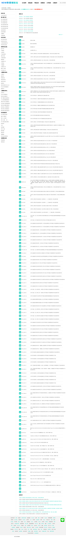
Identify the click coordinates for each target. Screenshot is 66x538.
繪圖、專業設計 (3, 116)
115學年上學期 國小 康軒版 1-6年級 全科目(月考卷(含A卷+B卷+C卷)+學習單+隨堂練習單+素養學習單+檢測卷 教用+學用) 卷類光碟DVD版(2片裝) (47, 83)
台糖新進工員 (3, 66)
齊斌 (19, 529)
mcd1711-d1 (24, 482)
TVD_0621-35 (24, 348)
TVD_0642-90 (24, 279)
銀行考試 (2, 48)
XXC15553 (23, 136)
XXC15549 (23, 153)
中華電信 (2, 63)
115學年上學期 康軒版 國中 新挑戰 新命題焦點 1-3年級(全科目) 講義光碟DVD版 (44, 129)
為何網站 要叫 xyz (33, 50)
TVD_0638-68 (24, 292)
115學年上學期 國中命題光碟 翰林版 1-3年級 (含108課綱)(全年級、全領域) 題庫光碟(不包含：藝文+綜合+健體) (47, 64)
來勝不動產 (35, 529)
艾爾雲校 (2, 33)
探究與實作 (36, 531)
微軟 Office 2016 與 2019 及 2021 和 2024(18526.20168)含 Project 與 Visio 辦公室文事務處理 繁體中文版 (47, 429)
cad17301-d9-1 (24, 449)
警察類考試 (3, 77)
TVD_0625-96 (24, 335)
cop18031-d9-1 (24, 428)
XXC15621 (23, 118)
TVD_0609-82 (24, 389)
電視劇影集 (3, 140)
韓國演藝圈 (50, 517)
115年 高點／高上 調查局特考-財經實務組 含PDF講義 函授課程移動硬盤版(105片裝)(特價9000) (46, 249)
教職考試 (2, 83)
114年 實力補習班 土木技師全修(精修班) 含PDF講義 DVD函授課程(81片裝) (43, 379)
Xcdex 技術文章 (3, 15)
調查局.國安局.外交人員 (5, 85)
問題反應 (36, 2)
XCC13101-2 (24, 163)
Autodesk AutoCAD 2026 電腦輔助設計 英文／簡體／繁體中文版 (41, 432)
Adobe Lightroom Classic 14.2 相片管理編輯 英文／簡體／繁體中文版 (42, 465)
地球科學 (20, 519)
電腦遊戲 (2, 134)
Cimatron (32, 517)
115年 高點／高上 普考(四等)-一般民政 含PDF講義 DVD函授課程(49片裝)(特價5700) (44, 289)
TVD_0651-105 (24, 249)
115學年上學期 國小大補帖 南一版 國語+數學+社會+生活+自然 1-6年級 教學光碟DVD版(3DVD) (46, 173)
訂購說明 (55, 2)
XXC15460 (23, 212)
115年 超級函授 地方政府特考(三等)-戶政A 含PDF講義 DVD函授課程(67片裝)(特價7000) (45, 269)
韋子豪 (53, 525)
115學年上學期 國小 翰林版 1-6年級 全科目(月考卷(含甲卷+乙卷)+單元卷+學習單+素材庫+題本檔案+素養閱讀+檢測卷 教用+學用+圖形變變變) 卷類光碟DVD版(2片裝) (47, 87)
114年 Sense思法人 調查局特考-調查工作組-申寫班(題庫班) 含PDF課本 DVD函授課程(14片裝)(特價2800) (47, 424)
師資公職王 (25, 531)
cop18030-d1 (24, 475)
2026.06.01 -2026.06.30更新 (28, 25)
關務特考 (2, 88)
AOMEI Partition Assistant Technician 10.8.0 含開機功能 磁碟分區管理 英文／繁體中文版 (45, 485)
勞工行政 (16, 529)
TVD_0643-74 (24, 276)
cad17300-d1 (24, 465)
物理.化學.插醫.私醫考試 (5, 105)
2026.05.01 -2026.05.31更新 (28, 27)
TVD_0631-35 (24, 315)
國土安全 (45, 527)
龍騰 (51, 519)
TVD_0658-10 (24, 226)
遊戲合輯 (2, 132)
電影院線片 (3, 141)
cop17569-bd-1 (24, 472)
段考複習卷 (36, 533)
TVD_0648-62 (24, 259)
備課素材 (17, 527)
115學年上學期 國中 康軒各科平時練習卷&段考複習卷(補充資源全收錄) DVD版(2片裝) (45, 163)
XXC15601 (23, 125)
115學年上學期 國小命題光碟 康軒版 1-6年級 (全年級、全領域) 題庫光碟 (42, 78)
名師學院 (49, 529)
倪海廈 (29, 531)
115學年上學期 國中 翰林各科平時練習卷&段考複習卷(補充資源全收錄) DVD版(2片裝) (33, 499)
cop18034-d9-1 (24, 442)
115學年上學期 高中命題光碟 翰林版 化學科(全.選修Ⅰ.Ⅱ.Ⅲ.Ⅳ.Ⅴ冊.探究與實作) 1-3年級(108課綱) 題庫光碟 (47, 195)
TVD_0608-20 (24, 393)
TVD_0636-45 (24, 299)
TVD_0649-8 (24, 256)
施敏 (42, 525)
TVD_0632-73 (24, 312)
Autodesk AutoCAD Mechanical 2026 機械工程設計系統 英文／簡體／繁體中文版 (44, 452)
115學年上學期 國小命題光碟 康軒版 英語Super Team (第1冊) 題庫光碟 (42, 150)
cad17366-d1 (24, 452)
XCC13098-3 (24, 173)
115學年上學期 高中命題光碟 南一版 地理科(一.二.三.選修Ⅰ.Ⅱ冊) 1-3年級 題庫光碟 (44, 202)
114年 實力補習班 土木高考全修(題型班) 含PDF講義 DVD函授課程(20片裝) (43, 358)
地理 (25, 525)
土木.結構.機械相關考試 (5, 99)
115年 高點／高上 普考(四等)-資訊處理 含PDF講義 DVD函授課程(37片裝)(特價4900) (44, 315)
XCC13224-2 (24, 60)
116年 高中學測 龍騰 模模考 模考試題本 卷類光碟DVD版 (40, 115)
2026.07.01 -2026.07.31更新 (28, 23)
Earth (40, 531)
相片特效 (15, 519)
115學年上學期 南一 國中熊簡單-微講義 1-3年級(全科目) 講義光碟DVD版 (42, 121)
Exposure (18, 525)
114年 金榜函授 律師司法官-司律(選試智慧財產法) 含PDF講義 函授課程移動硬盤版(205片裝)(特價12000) (47, 417)
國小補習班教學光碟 (4, 24)
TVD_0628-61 (24, 325)
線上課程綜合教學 (4, 114)
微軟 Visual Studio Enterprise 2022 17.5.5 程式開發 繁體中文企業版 (41, 472)
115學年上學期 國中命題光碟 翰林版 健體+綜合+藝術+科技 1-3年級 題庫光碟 (43, 143)
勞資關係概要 (31, 523)
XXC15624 (23, 56)
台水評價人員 (3, 70)
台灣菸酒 (2, 52)
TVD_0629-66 (24, 322)
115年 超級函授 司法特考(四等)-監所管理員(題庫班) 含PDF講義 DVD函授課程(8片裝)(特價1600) (46, 256)
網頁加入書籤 (32, 40)
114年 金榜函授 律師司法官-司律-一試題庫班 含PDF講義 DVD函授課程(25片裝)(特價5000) (45, 420)
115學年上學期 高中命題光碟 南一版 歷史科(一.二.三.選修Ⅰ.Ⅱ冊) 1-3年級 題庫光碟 (44, 199)
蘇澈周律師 (22, 523)
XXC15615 (23, 98)
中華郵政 (2, 50)
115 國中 (42, 517)
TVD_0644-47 (24, 272)
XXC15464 (23, 199)
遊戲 (45, 523)
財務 (16, 517)
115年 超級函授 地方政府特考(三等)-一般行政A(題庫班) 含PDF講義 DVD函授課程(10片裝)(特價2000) (47, 226)
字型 (2, 125)
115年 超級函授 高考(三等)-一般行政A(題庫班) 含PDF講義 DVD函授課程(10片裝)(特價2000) (46, 233)
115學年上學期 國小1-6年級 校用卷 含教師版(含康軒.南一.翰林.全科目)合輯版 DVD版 (44, 53)
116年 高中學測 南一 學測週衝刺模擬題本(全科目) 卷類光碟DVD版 (41, 102)
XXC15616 (23, 102)
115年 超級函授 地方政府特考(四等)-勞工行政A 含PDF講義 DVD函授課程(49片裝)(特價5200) (46, 272)
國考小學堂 (29, 527)
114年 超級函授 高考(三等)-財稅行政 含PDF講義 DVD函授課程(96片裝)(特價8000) (44, 335)
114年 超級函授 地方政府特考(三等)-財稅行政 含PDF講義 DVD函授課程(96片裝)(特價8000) (45, 342)
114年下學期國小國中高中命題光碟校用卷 (31, 32)
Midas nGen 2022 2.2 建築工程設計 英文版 (37, 478)
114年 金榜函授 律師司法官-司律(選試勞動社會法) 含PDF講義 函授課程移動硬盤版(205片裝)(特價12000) (47, 408)
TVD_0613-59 (24, 376)
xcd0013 (23, 40)
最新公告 (21, 13)
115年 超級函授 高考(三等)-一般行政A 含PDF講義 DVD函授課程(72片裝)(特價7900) (44, 246)
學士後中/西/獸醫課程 (4, 86)
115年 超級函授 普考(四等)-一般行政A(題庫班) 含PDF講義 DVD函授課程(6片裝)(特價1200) (45, 229)
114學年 (34, 519)
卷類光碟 (45, 529)
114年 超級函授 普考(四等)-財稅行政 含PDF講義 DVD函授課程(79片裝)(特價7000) (44, 332)
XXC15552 (23, 140)
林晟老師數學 (3, 31)
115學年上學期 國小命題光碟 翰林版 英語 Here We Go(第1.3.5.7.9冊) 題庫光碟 (43, 140)
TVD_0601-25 (24, 420)
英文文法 (36, 523)
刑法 (25, 521)
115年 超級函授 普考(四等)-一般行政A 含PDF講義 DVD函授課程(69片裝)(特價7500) (44, 243)
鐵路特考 (2, 76)
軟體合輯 (2, 123)
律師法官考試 (3, 81)
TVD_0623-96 (24, 342)
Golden (39, 521)
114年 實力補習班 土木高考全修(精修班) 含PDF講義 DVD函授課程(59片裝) (43, 376)
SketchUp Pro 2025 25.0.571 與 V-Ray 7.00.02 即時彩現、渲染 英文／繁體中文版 (44, 455)
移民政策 (45, 525)
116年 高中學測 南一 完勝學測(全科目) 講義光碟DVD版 (39, 95)
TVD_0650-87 (24, 253)
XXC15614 (23, 95)
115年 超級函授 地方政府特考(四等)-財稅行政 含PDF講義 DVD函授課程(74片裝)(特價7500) (45, 276)
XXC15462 (23, 205)
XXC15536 (23, 150)
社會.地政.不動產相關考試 (5, 103)
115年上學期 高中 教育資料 (28, 20)
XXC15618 (23, 108)
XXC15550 (23, 157)
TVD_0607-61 (24, 397)
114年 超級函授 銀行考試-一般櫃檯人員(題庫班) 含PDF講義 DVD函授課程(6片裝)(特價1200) (46, 345)
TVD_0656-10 (24, 233)
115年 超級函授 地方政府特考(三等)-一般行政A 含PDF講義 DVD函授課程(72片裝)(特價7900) (46, 239)
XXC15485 (23, 191)
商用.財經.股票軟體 (4, 136)
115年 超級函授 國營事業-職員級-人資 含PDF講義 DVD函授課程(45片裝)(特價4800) (44, 299)
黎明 (13, 531)
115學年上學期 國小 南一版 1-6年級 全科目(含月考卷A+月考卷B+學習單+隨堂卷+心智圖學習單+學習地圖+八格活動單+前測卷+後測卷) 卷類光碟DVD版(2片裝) (47, 92)
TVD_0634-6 (24, 305)
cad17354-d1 (24, 455)
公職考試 (2, 74)
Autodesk (35, 525)
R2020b (24, 519)
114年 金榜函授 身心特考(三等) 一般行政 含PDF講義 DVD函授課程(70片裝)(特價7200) (45, 400)
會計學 (12, 523)
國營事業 (2, 59)
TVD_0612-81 (24, 379)
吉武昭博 (28, 525)
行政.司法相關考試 (4, 94)
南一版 (49, 525)
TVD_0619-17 (24, 355)
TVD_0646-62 (24, 266)
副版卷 (19, 517)
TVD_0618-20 (24, 358)
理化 (31, 529)
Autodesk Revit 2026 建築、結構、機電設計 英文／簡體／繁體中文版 (42, 445)
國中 (12, 525)
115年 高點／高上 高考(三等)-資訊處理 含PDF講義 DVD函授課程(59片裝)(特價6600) (44, 319)
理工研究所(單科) (4, 39)
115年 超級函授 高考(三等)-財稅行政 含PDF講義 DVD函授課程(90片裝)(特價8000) (44, 286)
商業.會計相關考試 (4, 96)
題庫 (32, 531)
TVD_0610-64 (24, 386)
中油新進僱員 (3, 54)
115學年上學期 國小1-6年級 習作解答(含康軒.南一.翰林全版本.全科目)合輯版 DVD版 (33, 513)
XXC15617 (23, 105)
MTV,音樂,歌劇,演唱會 (5, 121)
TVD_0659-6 (24, 223)
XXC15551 (23, 160)
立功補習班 (49, 523)
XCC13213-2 (24, 82)
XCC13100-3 (24, 167)
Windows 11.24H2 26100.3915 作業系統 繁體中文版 (39, 442)
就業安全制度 (24, 517)
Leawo (32, 521)
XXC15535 (23, 147)
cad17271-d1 (24, 468)
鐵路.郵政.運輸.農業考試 (5, 110)
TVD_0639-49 (24, 289)
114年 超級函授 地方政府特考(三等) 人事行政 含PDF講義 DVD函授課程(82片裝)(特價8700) (45, 389)
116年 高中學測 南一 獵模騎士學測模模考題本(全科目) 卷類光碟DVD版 (42, 105)
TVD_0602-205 (24, 416)
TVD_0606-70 (24, 400)
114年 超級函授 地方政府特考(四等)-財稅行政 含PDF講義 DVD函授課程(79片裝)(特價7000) (45, 338)
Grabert (45, 517)
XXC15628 (23, 53)
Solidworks (48, 519)
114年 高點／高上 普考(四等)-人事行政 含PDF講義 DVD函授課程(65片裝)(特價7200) (44, 309)
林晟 (54, 519)
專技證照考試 (3, 79)
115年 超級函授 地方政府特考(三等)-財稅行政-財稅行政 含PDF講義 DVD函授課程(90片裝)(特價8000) (47, 279)
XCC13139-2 (24, 91)
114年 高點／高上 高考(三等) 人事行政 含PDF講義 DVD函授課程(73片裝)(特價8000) (44, 312)
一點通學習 (13, 527)
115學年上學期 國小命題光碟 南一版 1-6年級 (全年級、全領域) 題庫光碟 (42, 75)
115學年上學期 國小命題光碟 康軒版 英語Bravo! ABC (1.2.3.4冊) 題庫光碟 (43, 147)
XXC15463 (23, 202)
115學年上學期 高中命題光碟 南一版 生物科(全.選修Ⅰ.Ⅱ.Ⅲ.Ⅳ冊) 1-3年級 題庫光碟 (44, 205)
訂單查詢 (49, 2)
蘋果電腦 (2, 127)
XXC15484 (23, 195)
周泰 (54, 521)
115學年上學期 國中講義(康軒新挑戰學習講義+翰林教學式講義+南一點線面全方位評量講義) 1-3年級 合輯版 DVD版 (47, 126)
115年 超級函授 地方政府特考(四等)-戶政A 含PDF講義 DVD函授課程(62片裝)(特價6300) (45, 266)
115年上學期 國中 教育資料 (28, 18)
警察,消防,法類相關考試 (5, 108)
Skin (48, 531)
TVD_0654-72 (24, 239)
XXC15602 (23, 129)
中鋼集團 (2, 64)
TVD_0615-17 (24, 369)
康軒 (36, 517)
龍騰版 (53, 527)
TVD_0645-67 (24, 269)
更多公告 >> (61, 34)
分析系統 (36, 527)
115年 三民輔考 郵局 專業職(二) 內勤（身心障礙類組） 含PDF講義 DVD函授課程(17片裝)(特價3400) (47, 365)
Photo (39, 529)
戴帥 (39, 517)
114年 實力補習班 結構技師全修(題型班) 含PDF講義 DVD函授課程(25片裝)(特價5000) (45, 352)
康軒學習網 (41, 527)
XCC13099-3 (24, 170)
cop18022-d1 (24, 485)
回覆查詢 (43, 2)
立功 (31, 519)
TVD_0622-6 (24, 345)
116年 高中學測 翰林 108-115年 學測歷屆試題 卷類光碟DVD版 (41, 118)
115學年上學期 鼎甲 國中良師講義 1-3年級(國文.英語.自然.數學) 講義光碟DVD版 (44, 132)
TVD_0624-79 (24, 338)
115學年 (53, 523)
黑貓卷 (22, 525)
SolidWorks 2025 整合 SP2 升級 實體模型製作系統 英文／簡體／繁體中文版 (43, 435)
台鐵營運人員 (3, 61)
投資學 (15, 525)
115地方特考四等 (30, 533)
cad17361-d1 (24, 432)
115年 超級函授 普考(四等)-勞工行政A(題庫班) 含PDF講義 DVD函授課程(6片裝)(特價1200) (45, 305)
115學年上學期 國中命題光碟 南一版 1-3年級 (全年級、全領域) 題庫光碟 (42, 60)
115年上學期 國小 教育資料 (28, 16)
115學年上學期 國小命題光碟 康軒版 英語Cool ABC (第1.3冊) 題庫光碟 (42, 153)
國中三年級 (54, 529)
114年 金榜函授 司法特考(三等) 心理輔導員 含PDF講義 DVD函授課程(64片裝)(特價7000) (45, 403)
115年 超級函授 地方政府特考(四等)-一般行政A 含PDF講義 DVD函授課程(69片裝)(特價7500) (46, 236)
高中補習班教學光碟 (4, 28)
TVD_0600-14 (24, 424)
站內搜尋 (24, 2)
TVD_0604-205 (24, 407)
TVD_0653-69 (24, 243)
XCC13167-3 (24, 72)
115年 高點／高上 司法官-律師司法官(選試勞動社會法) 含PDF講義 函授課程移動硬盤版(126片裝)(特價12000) (47, 216)
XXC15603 (23, 132)
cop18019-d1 (24, 439)
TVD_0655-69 (24, 236)
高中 (28, 529)
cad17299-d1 (24, 462)
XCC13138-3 (24, 75)
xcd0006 (23, 43)
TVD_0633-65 (24, 309)
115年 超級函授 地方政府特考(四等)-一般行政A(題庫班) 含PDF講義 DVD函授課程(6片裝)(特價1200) (47, 223)
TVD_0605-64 (24, 403)
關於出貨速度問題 (33, 43)
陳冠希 (12, 519)
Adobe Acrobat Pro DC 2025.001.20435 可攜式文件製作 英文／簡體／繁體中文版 (44, 439)
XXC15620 (23, 115)
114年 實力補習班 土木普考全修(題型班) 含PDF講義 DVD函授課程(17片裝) (43, 355)
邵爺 (41, 519)
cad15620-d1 (24, 478)
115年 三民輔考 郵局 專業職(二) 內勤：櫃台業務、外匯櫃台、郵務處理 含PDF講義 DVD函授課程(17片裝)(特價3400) (47, 369)
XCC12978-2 (24, 187)
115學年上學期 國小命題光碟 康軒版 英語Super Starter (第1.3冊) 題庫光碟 (43, 157)
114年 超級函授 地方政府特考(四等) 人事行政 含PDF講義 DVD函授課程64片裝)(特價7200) (45, 386)
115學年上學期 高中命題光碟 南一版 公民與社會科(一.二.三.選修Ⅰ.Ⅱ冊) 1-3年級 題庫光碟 (45, 212)
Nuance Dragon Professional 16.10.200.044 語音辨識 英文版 (40, 475)
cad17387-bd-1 (24, 445)
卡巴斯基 (35, 521)
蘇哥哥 (25, 527)
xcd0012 (23, 50)
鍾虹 (32, 525)
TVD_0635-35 (24, 302)
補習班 (22, 521)
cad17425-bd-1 (24, 435)
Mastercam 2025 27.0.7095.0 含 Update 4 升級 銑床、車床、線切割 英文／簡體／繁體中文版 (46, 468)
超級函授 (28, 517)
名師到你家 (13, 517)
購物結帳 (30, 2)
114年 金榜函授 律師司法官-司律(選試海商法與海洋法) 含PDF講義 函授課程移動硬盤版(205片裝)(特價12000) (47, 412)
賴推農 (54, 517)
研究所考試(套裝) (4, 44)
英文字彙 (26, 523)
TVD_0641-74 (24, 282)
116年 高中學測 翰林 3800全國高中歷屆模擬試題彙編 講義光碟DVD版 (42, 108)
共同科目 (2, 92)
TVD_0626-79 (24, 332)
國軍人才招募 (3, 68)
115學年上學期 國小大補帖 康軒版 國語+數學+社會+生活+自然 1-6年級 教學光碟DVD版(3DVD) (46, 170)
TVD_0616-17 (24, 365)
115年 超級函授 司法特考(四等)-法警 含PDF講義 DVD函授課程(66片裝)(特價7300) (44, 322)
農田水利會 (3, 55)
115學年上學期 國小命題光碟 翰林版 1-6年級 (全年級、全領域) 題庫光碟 (42, 72)
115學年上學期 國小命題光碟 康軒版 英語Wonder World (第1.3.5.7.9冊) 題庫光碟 (44, 160)
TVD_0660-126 (24, 216)
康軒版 (46, 521)
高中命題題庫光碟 (4, 22)
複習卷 (21, 527)
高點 (39, 523)
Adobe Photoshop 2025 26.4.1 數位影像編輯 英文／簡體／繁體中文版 (42, 449)
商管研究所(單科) (4, 41)
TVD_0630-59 (24, 319)
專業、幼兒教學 (3, 118)
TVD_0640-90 (24, 286)
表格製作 (12, 529)
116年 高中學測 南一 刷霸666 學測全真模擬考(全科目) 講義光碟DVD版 (42, 98)
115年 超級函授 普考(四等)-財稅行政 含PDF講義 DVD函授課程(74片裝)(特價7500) (44, 282)
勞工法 (25, 529)
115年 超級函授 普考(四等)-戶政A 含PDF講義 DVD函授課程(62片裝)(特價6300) (43, 259)
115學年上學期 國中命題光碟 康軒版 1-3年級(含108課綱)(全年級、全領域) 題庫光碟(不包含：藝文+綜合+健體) (47, 68)
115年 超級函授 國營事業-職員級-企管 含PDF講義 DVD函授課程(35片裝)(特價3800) (44, 302)
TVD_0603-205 (24, 412)
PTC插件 (15, 521)
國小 (19, 521)
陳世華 (42, 523)
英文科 (33, 527)
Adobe (44, 519)
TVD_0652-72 (24, 246)
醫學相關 (2, 130)
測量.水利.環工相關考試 (5, 101)
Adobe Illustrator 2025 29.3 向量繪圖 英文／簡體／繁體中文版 (40, 462)
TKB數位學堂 (16, 523)
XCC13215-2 (24, 68)
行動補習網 (3, 35)
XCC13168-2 (24, 87)
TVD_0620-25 (24, 352)
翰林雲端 (20, 531)
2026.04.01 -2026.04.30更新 (28, 29)
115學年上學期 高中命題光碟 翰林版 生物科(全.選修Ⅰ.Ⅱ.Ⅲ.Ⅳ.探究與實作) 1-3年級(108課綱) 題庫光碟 (47, 191)
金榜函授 (28, 521)
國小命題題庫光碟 (4, 19)
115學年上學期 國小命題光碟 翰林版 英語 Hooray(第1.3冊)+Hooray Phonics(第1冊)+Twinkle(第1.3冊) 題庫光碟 (47, 137)
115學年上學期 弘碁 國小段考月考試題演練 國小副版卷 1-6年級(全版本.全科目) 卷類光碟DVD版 (46, 56)
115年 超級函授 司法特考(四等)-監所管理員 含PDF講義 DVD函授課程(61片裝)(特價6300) (45, 325)
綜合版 (12, 521)
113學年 (27, 519)
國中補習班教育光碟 (4, 26)
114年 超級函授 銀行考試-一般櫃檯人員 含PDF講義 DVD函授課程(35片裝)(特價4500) (44, 348)
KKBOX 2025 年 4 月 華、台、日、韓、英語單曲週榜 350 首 (40, 482)
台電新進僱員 (3, 57)
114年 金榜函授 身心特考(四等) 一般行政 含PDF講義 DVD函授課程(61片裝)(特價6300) (45, 397)
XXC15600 (23, 121)
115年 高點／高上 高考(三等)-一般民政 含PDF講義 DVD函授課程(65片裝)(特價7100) (44, 292)
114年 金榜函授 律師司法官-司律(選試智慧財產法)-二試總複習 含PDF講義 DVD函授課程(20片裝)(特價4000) (47, 393)
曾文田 (39, 525)
